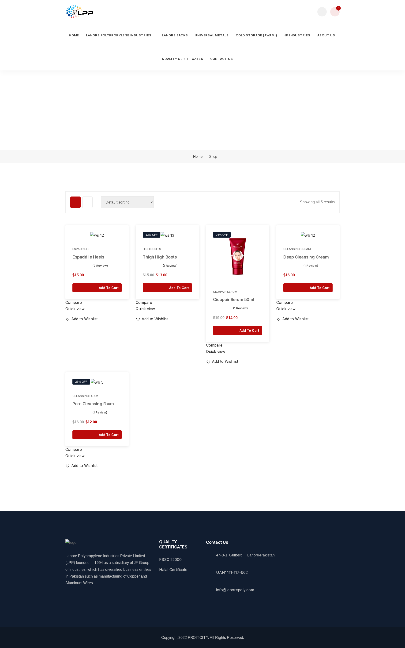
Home (74, 35)
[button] (122, 236)
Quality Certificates (182, 59)
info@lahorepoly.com (235, 589)
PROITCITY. (198, 637)
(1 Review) (170, 265)
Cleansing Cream (297, 249)
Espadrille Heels (88, 257)
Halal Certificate (173, 569)
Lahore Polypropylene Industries (118, 35)
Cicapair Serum (225, 291)
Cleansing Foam (85, 396)
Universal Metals (212, 35)
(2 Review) (100, 265)
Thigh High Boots (160, 257)
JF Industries (297, 35)
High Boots (152, 249)
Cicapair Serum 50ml (233, 299)
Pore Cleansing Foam (93, 403)
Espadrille (80, 249)
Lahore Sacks (175, 35)
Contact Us (221, 59)
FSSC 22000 (170, 559)
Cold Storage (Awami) (256, 35)
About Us (326, 35)
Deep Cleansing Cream (306, 257)
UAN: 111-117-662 (232, 572)
